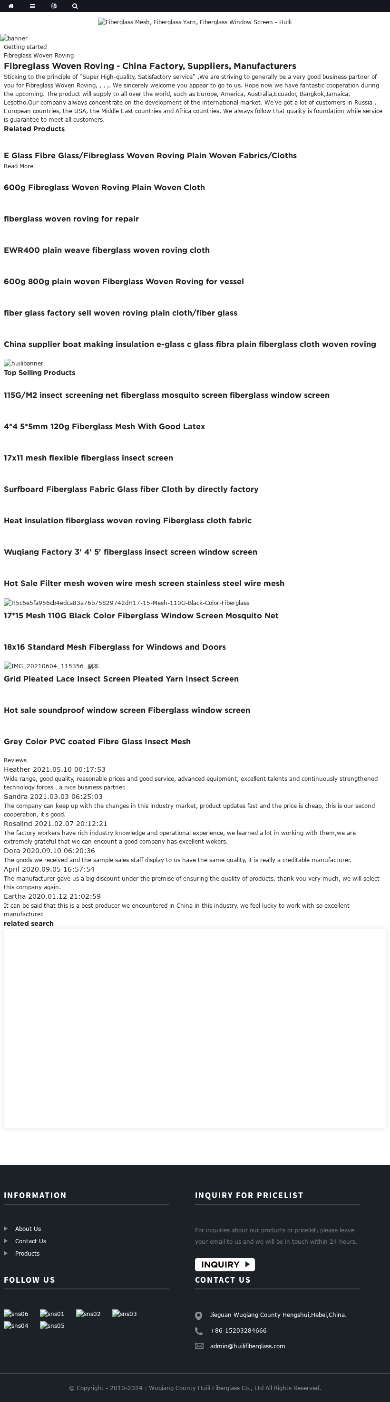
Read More (18, 166)
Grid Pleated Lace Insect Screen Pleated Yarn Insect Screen (121, 678)
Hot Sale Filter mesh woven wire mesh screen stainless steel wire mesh (144, 583)
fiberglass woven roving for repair (71, 218)
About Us (28, 1228)
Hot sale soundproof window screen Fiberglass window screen (127, 710)
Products (27, 1253)
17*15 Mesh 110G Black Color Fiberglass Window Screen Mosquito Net (141, 615)
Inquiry (220, 1264)
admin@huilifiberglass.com (247, 1346)
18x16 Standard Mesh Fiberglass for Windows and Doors (115, 647)
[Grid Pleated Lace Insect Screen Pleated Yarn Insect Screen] (51, 665)
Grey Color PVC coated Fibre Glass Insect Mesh (97, 741)
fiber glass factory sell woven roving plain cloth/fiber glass (120, 312)
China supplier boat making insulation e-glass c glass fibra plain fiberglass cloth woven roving (190, 344)
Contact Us (30, 1241)
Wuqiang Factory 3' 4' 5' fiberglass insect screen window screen (130, 551)
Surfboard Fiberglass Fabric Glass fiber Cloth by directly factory (131, 489)
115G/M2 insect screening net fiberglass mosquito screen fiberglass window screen (167, 395)
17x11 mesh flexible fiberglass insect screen (88, 457)
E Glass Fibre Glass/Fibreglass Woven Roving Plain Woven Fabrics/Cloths (150, 155)
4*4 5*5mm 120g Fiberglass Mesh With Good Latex (104, 426)
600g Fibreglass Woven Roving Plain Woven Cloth (104, 187)
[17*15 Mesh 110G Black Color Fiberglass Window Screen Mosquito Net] (126, 601)
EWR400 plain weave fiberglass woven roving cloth (107, 250)
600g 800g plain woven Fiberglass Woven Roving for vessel (124, 281)
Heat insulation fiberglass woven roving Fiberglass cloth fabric (128, 520)
